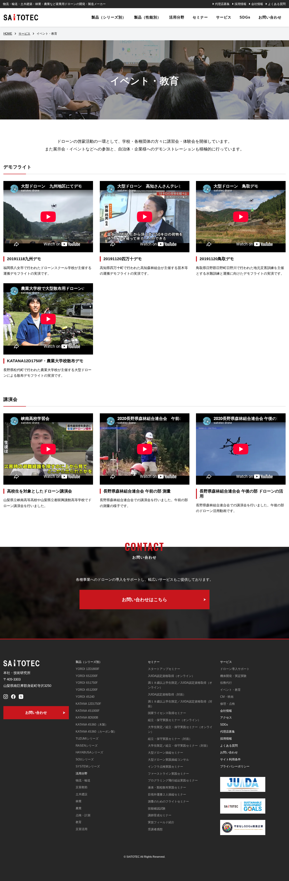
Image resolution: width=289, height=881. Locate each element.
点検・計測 (83, 815)
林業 (79, 801)
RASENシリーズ (87, 745)
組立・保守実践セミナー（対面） (170, 739)
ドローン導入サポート (234, 669)
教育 (79, 822)
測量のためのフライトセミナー (168, 801)
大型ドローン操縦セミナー (165, 752)
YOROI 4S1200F (87, 689)
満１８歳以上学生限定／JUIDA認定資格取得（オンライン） (180, 685)
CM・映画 (226, 696)
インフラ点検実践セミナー (165, 766)
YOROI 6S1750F (87, 682)
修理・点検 (227, 703)
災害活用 (81, 829)
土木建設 (81, 794)
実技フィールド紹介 (161, 822)
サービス (226, 662)
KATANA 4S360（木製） (92, 724)
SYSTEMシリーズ (88, 766)
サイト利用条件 (230, 759)
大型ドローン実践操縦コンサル (168, 759)
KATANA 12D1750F (88, 703)
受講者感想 (155, 829)
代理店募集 (222, 4)
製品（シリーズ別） (89, 662)
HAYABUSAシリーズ (89, 752)
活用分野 (81, 773)
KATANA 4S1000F (88, 710)
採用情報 (240, 4)
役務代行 (226, 682)
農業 (79, 808)
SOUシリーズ (85, 759)
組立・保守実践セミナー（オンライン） (174, 720)
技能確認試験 (156, 808)
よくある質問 (277, 4)
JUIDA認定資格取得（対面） (167, 694)
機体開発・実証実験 (233, 676)
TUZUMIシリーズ (87, 738)
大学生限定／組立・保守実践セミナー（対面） (179, 745)
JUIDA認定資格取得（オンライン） (171, 676)
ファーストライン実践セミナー (168, 773)
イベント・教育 (230, 689)
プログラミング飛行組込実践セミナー (173, 780)
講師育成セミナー (159, 815)
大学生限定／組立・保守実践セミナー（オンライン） (180, 729)
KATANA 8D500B (87, 717)
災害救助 (81, 787)
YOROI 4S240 (85, 696)
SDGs (224, 724)
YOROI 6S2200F (87, 676)
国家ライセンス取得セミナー (167, 713)
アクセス (226, 717)
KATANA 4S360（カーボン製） (96, 731)
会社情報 (257, 4)
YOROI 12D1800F (87, 669)
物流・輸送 (83, 780)
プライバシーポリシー (234, 766)
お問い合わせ (229, 752)
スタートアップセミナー (164, 669)
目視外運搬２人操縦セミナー (167, 794)
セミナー (154, 662)
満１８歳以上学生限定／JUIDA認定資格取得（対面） (180, 704)
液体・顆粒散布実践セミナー (167, 787)
